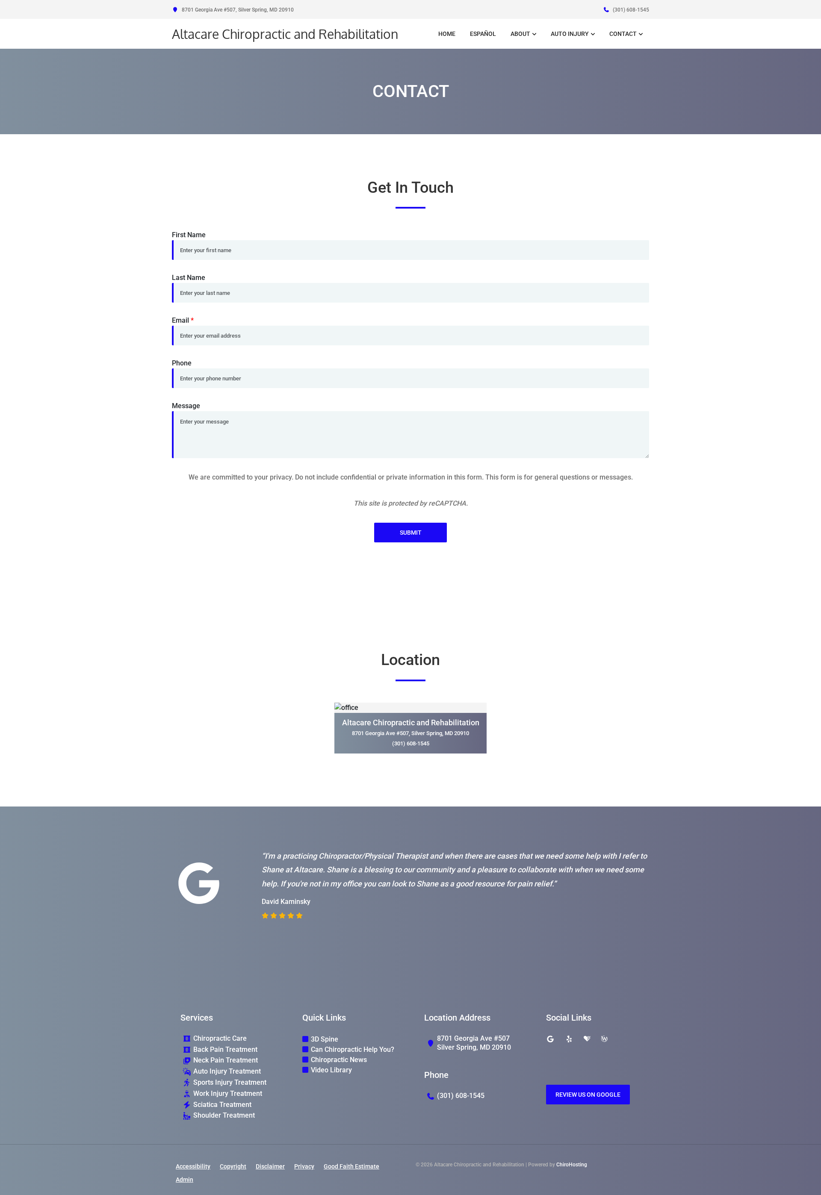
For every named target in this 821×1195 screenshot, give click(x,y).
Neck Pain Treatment (225, 1060)
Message (186, 406)
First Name (189, 235)
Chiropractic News (339, 1060)
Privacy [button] (304, 1166)
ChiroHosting (571, 1165)
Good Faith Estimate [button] (351, 1166)
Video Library (331, 1070)
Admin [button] (184, 1179)
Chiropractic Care (220, 1038)
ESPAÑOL (483, 33)
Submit (411, 532)
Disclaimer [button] (270, 1166)
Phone (182, 363)
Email (183, 320)
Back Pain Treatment (225, 1049)
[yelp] (569, 1039)
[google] (550, 1039)
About (520, 33)
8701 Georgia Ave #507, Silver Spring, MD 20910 (237, 10)
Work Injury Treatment (227, 1093)
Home (446, 33)
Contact (623, 33)
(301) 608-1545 (630, 10)
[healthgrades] (587, 1039)
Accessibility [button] (193, 1166)
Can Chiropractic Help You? (352, 1049)
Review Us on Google (587, 1094)
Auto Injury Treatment (227, 1071)
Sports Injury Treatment (229, 1082)
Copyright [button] (233, 1166)
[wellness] (604, 1039)
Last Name (188, 278)
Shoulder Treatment (224, 1115)
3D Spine (324, 1039)
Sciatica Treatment (222, 1105)
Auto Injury (570, 33)
